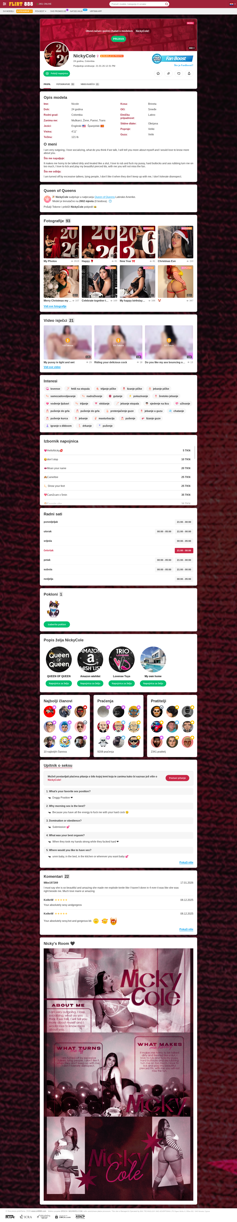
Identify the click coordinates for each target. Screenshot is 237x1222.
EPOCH (64, 1211)
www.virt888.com (38, 1211)
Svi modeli (8, 11)
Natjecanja (76, 11)
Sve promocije (58, 11)
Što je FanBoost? (183, 65)
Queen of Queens (105, 197)
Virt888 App (96, 11)
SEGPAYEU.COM (75, 1211)
